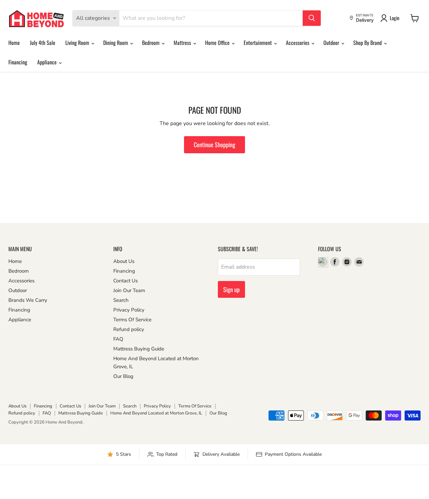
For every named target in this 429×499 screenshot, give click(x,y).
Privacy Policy (128, 310)
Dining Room (116, 43)
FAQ (118, 339)
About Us (123, 261)
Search (121, 300)
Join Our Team (129, 290)
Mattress (183, 43)
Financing (17, 62)
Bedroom (151, 43)
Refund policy (128, 329)
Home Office (218, 43)
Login (395, 17)
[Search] (312, 18)
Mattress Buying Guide (138, 348)
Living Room (77, 43)
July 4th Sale (42, 43)
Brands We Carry (27, 300)
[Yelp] (322, 262)
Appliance (47, 62)
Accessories (298, 43)
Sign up (231, 289)
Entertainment (258, 43)
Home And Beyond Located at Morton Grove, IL (156, 413)
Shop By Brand (368, 43)
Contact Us (125, 280)
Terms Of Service (132, 319)
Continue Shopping (214, 144)
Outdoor (332, 43)
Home (14, 43)
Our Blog (123, 376)
